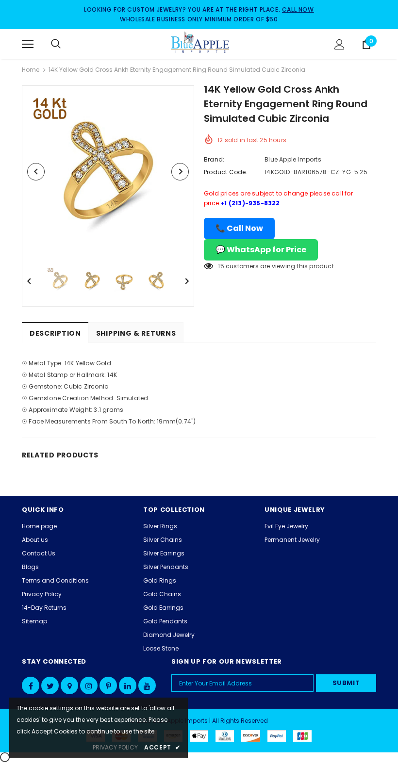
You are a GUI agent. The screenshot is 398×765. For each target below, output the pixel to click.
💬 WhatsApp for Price (261, 249)
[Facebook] (30, 685)
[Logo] (200, 44)
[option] (108, 171)
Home (30, 69)
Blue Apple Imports (293, 159)
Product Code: (226, 172)
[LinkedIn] (127, 685)
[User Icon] (339, 44)
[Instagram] (89, 685)
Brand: (214, 159)
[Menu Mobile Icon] (27, 44)
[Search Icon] (65, 44)
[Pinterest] (108, 685)
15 (221, 266)
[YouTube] (147, 685)
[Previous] (36, 171)
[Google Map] (69, 685)
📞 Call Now (239, 228)
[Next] (180, 171)
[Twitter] (50, 685)
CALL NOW (298, 9)
